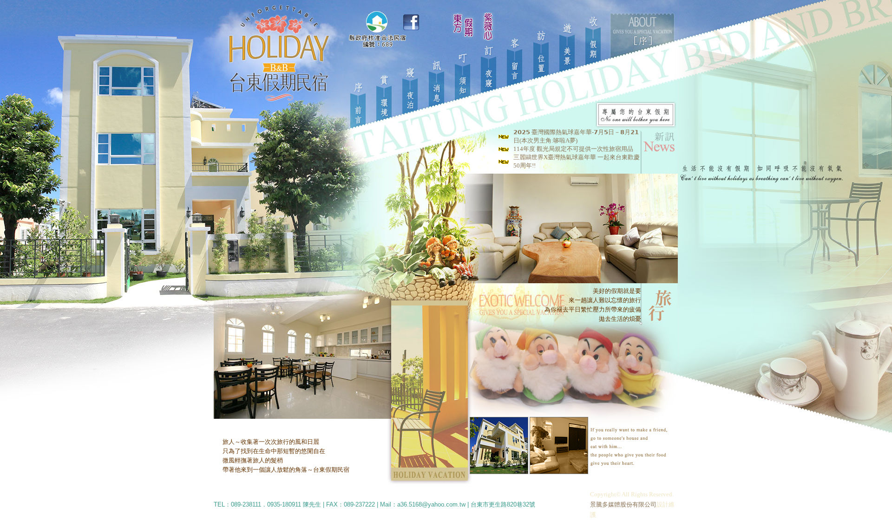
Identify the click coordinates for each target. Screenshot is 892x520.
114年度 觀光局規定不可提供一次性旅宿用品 (573, 148)
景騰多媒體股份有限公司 (623, 504)
